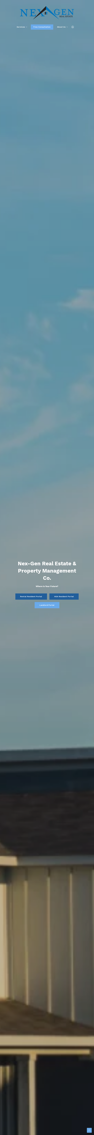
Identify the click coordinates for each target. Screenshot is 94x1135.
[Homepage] (47, 12)
